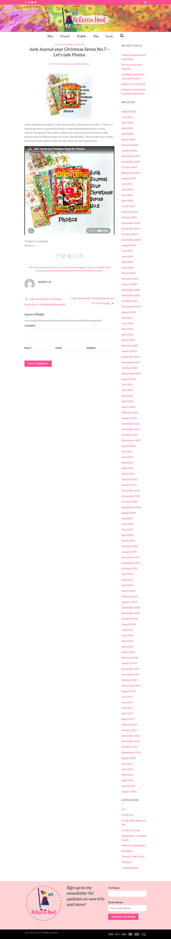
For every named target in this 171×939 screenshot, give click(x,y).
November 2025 (130, 161)
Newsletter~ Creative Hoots (133, 837)
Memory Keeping (95, 270)
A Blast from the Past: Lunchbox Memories (133, 91)
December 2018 (130, 607)
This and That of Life (133, 856)
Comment (30, 325)
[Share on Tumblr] (81, 256)
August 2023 (128, 312)
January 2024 (129, 284)
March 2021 (128, 473)
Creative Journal (63, 44)
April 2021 (127, 468)
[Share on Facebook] (58, 256)
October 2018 (129, 618)
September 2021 (131, 440)
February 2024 (129, 278)
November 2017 (130, 674)
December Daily (102, 267)
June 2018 (127, 635)
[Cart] (145, 2)
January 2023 (129, 351)
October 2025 (129, 167)
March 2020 (128, 540)
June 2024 (127, 256)
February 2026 (129, 144)
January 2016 (129, 791)
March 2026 (128, 139)
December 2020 (130, 490)
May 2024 (127, 261)
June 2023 (127, 323)
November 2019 (130, 562)
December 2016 (130, 735)
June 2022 (127, 390)
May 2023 (127, 328)
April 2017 (127, 713)
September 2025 (131, 172)
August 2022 (128, 378)
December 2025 (130, 156)
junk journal (68, 270)
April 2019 (127, 585)
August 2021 (128, 445)
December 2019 (130, 557)
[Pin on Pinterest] (69, 256)
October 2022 (129, 367)
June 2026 (127, 122)
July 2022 (126, 384)
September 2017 (131, 685)
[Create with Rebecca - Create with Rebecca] (86, 18)
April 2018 (127, 646)
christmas (90, 267)
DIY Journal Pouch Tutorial (131, 66)
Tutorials (65, 36)
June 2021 (127, 457)
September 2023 (131, 306)
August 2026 (128, 111)
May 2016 (127, 774)
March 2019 (128, 590)
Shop (50, 36)
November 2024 (130, 228)
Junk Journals (80, 270)
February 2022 (129, 412)
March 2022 (128, 406)
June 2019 (127, 574)
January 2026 (129, 150)
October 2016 (129, 746)
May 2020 (127, 529)
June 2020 (127, 523)
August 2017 (128, 691)
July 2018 (126, 629)
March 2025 (128, 206)
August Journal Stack (133, 83)
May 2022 (127, 395)
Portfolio (81, 36)
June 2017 (127, 702)
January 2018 (129, 663)
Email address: (115, 902)
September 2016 (131, 752)
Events (109, 36)
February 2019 (129, 596)
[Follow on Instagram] (29, 2)
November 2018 (130, 613)
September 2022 (131, 373)
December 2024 (130, 223)
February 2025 (129, 211)
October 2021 (129, 434)
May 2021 (127, 462)
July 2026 (126, 117)
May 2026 (127, 128)
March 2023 (128, 340)
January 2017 (129, 730)
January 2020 (129, 551)
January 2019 (129, 602)
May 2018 (127, 640)
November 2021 (130, 429)
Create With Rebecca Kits (133, 822)
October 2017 (129, 680)
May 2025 (127, 195)
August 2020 (128, 512)
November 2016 (130, 741)
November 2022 (130, 362)
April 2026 (127, 133)
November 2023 (130, 295)
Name (28, 348)
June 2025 (127, 189)
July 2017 (126, 696)
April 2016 (127, 780)
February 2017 (129, 724)
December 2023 (130, 289)
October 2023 (129, 300)
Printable (126, 850)
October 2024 (129, 234)
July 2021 (126, 451)
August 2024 (128, 245)
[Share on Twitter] (63, 256)
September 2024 (131, 239)
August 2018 (128, 624)
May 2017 (127, 707)
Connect (136, 2)
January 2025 (129, 217)
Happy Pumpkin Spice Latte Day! (133, 57)
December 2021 (130, 423)
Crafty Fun (127, 814)
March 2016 (128, 785)
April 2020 (127, 535)
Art (123, 809)
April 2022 (127, 401)
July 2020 (126, 518)
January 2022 (129, 418)
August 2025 (128, 178)
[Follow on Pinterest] (32, 2)
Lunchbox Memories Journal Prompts (132, 76)
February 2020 (129, 546)
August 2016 (128, 758)
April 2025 (127, 200)
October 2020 (129, 501)
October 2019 (129, 568)
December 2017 (130, 668)
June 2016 (127, 769)
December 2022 (130, 356)
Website (91, 348)
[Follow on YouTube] (35, 2)
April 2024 (127, 267)
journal (49, 270)
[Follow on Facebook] (26, 2)
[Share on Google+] (75, 256)
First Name (114, 887)
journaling (57, 270)
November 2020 (130, 496)
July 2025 (126, 183)
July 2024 (126, 250)
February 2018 (129, 657)
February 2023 (129, 345)
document (40, 270)
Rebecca (85, 64)
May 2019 (127, 579)
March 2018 (128, 652)
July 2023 (126, 317)
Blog (96, 36)
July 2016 (126, 763)
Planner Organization (133, 845)
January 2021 (129, 484)
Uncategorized (129, 867)
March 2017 (128, 719)
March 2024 (128, 273)
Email (59, 348)
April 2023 (127, 334)
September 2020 (131, 507)
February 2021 (129, 479)
